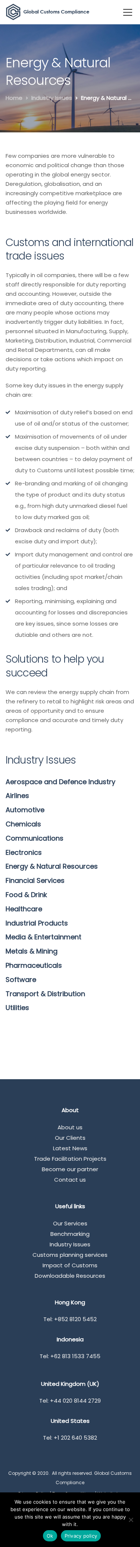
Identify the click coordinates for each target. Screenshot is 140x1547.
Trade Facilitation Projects (70, 1159)
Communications (34, 838)
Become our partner (70, 1169)
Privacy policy (81, 1536)
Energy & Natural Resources (52, 866)
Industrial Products (37, 923)
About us (70, 1127)
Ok (50, 1536)
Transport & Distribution (45, 993)
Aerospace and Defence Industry (60, 781)
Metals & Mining (31, 951)
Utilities (17, 1007)
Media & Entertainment (43, 937)
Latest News (70, 1148)
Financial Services (35, 880)
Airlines (17, 795)
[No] (130, 1519)
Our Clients (70, 1138)
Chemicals (23, 824)
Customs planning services (70, 1255)
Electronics (24, 852)
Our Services (70, 1223)
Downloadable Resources (70, 1276)
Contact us (70, 1180)
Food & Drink (26, 894)
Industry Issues (70, 1244)
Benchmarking (70, 1234)
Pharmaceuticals (34, 965)
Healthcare (24, 909)
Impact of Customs (70, 1265)
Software (21, 979)
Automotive (25, 809)
